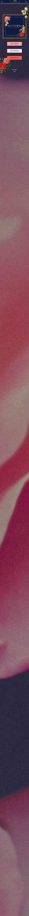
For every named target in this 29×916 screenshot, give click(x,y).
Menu (15, 1)
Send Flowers (14, 43)
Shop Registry (14, 57)
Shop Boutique (14, 50)
